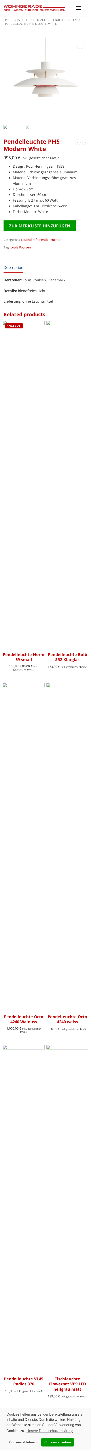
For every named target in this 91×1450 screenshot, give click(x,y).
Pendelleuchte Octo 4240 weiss (67, 1019)
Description (13, 267)
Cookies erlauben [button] (57, 1442)
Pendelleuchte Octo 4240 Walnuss (23, 1019)
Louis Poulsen (21, 247)
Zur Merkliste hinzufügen (39, 226)
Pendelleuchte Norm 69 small (23, 657)
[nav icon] (79, 8)
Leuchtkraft (29, 240)
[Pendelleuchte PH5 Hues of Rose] (77, 143)
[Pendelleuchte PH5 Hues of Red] (85, 143)
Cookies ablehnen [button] (23, 1442)
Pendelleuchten (51, 240)
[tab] (13, 268)
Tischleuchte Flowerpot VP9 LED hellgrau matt (67, 1384)
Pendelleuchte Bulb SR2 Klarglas (67, 657)
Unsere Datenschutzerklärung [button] (50, 1431)
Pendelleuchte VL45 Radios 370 (23, 1381)
